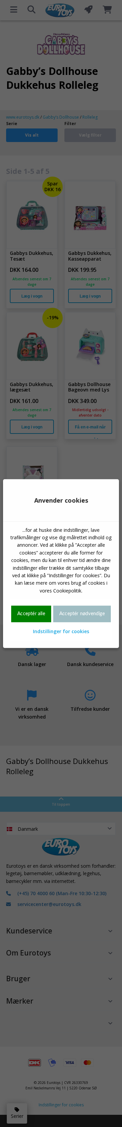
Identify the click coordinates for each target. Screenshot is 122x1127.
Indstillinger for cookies (61, 631)
